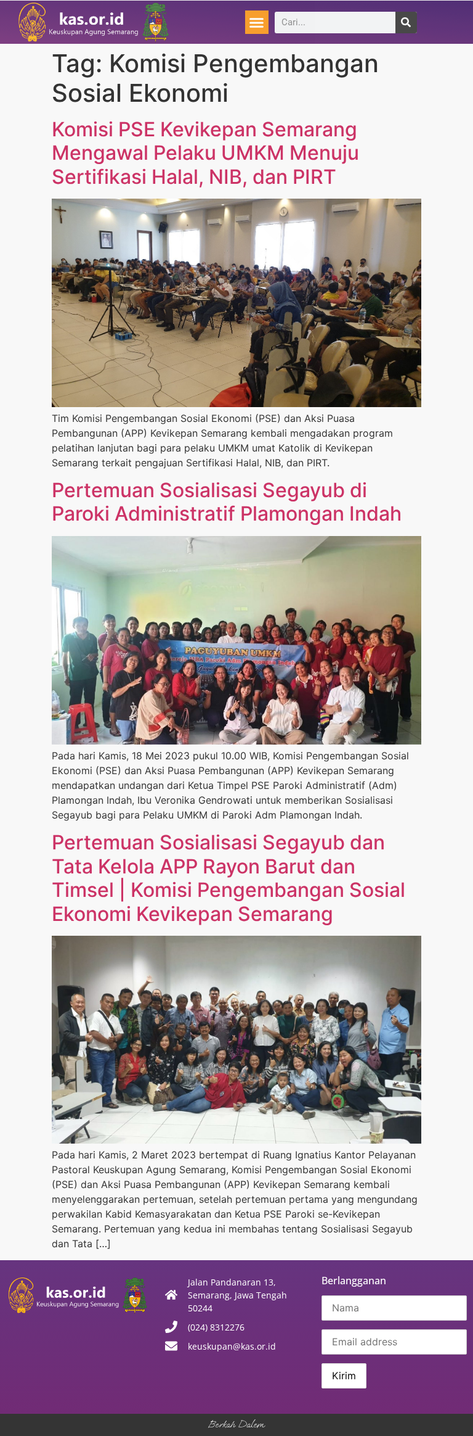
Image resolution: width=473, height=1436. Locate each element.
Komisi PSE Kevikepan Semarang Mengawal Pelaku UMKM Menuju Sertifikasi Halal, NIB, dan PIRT (205, 153)
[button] (257, 22)
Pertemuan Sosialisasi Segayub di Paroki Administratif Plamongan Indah (227, 502)
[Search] (406, 22)
